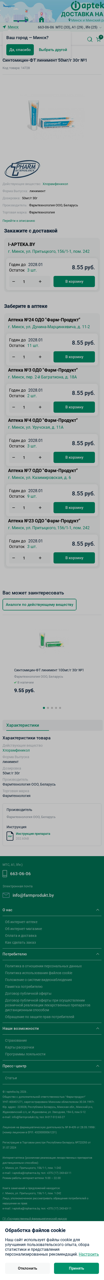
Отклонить (27, 1268)
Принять (76, 1268)
